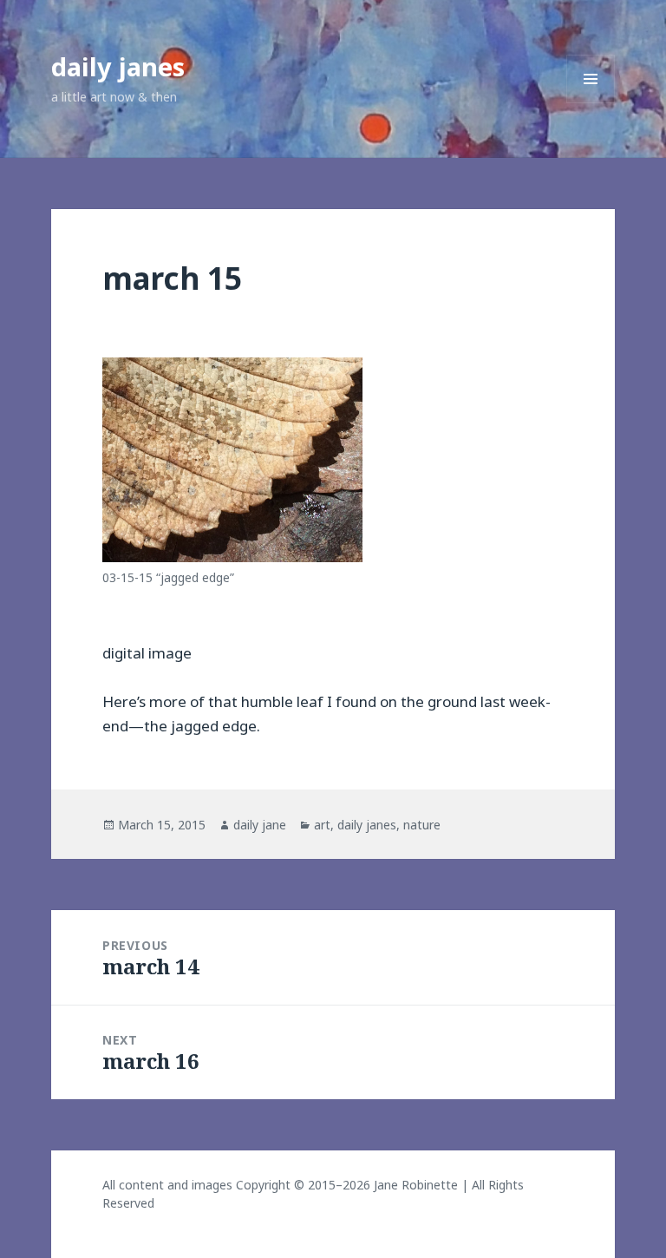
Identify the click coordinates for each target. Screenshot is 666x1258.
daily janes (118, 66)
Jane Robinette (416, 1184)
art (322, 824)
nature (422, 824)
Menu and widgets (591, 102)
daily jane (259, 824)
